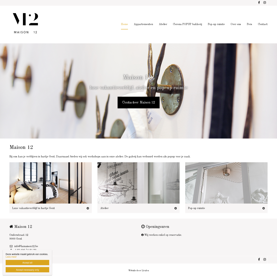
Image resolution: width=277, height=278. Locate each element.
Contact (263, 24)
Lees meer (11, 256)
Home (124, 24)
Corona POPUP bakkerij (187, 24)
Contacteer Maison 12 (138, 102)
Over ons (236, 24)
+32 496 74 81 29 (25, 250)
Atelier (163, 24)
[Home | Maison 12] (32, 24)
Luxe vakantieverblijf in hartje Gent (33, 208)
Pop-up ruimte (216, 24)
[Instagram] (264, 3)
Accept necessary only (27, 269)
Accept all (27, 262)
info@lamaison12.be (26, 246)
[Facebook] (259, 3)
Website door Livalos (138, 271)
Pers (249, 24)
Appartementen (143, 24)
